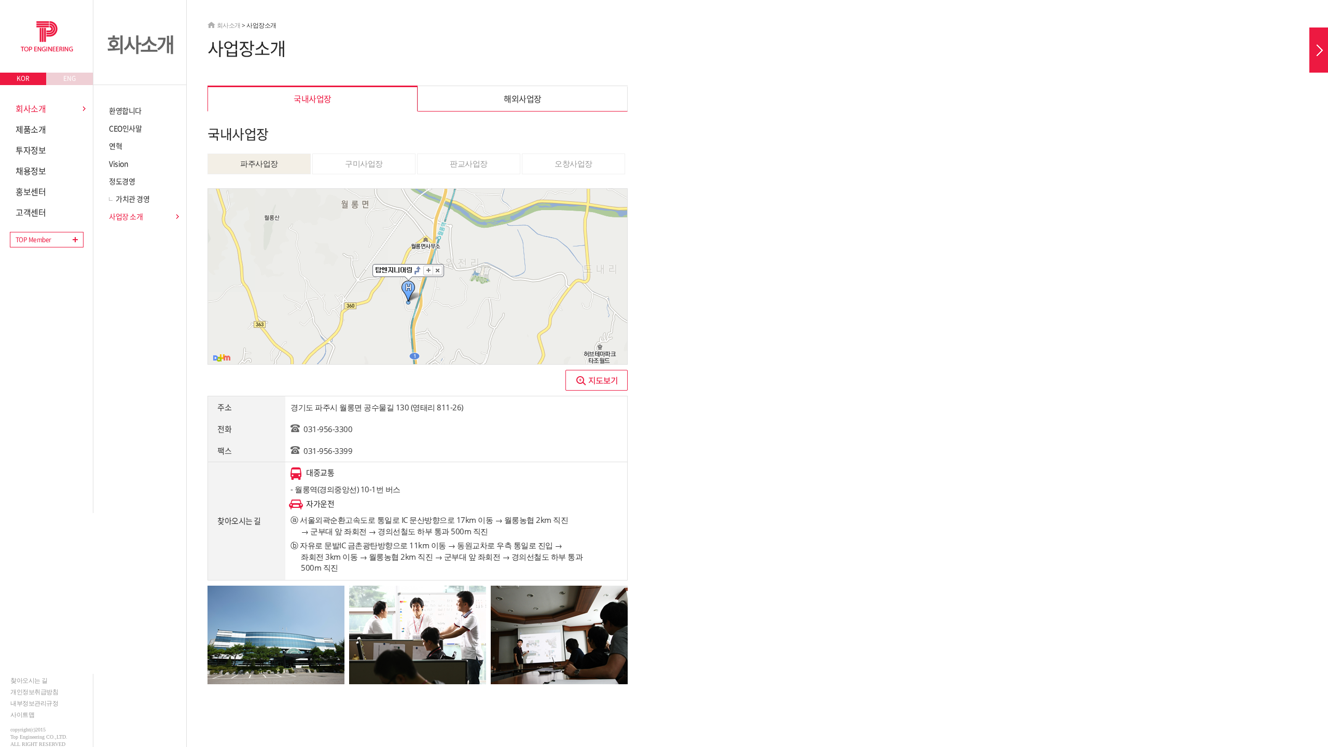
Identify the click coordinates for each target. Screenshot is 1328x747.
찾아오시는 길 (29, 680)
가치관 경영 (132, 198)
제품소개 (31, 129)
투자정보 (31, 150)
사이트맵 (22, 714)
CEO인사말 (125, 128)
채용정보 (31, 170)
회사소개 (31, 108)
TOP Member (33, 239)
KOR (23, 78)
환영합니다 (125, 110)
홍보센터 (31, 191)
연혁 (115, 146)
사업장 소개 (126, 216)
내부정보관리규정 (34, 703)
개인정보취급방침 (34, 691)
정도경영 (122, 181)
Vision (118, 163)
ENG (69, 78)
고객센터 (31, 212)
